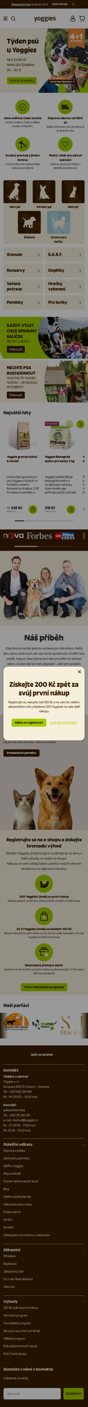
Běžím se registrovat (29, 723)
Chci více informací (63, 722)
